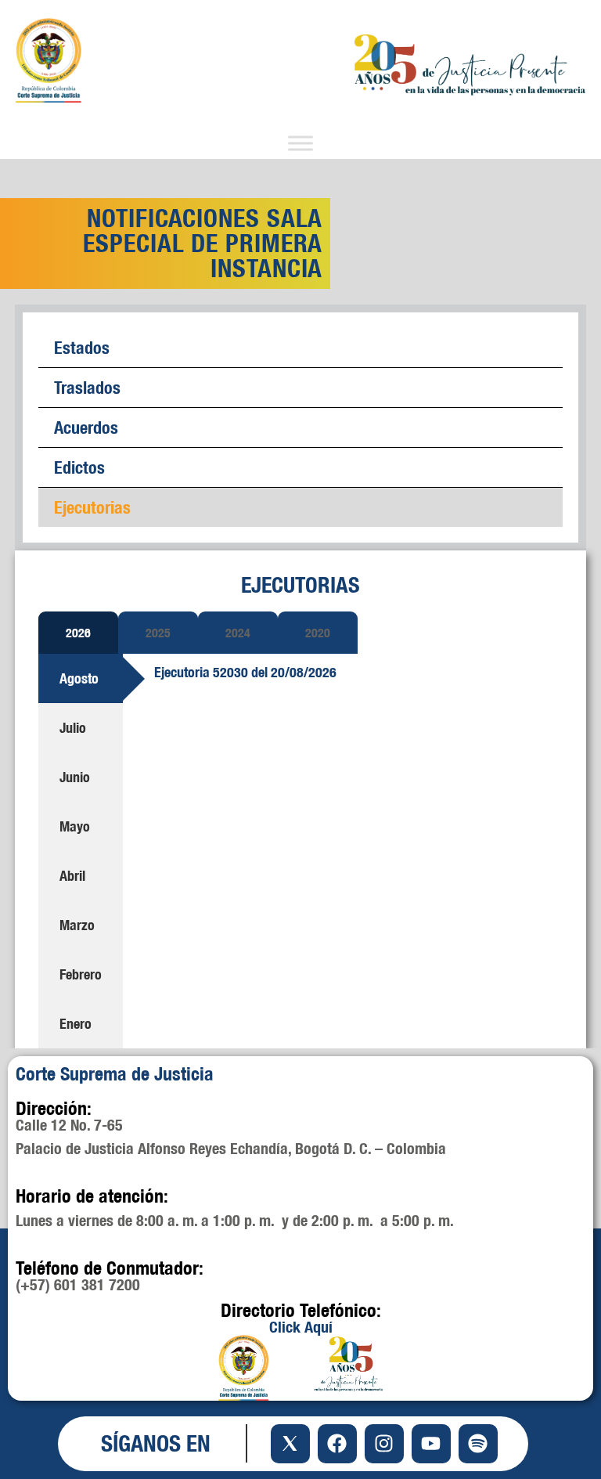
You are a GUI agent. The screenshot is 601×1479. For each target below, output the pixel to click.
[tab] (78, 632)
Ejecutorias (92, 507)
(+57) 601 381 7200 (78, 1284)
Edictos (79, 467)
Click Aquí (301, 1327)
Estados (82, 347)
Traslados (87, 387)
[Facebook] (337, 1443)
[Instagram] (384, 1443)
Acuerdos (86, 427)
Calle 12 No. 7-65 (69, 1125)
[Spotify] (478, 1443)
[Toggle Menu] (300, 143)
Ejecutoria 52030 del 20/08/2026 (245, 672)
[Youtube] (431, 1443)
